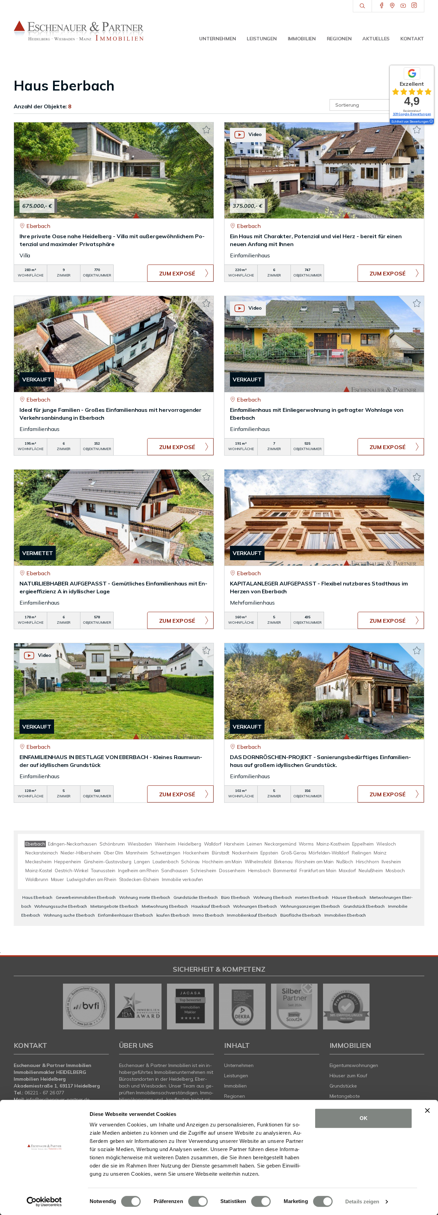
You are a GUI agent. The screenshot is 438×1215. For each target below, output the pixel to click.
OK (364, 1118)
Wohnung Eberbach (272, 897)
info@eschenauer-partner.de (58, 1099)
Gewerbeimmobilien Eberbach (86, 897)
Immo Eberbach (208, 915)
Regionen (339, 39)
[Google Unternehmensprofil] (392, 5)
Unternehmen (217, 39)
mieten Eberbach (311, 897)
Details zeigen (362, 1201)
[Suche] (362, 6)
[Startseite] (79, 31)
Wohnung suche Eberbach (69, 915)
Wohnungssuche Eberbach (60, 906)
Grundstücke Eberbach (195, 897)
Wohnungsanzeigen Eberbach (310, 906)
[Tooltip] (431, 121)
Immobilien (302, 39)
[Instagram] (414, 5)
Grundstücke (343, 1086)
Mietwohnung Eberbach (165, 906)
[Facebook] (382, 5)
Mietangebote (345, 1096)
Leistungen (261, 39)
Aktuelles (375, 39)
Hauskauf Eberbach (210, 906)
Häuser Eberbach (349, 897)
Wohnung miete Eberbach (144, 897)
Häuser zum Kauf (348, 1075)
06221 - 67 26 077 (44, 1093)
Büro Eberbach (235, 897)
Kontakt (412, 39)
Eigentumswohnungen (354, 1065)
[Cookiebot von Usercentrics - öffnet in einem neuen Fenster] (44, 1202)
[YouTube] (403, 5)
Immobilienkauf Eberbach (252, 915)
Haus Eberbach (37, 897)
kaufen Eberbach (173, 915)
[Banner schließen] (427, 1110)
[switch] (198, 1201)
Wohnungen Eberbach (254, 906)
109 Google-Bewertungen (412, 114)
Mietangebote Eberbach (114, 906)
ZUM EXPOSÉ (177, 273)
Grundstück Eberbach (364, 906)
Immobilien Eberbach (345, 915)
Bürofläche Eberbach (300, 915)
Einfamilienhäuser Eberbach (125, 915)
